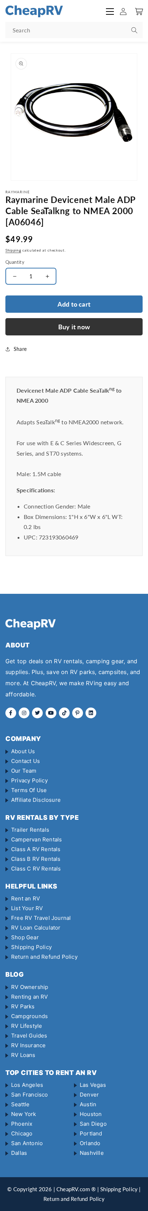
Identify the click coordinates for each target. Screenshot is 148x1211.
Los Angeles (27, 1084)
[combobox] (74, 30)
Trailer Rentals (30, 829)
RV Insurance (28, 1045)
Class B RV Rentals (36, 858)
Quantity (14, 262)
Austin (88, 1104)
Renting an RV (29, 996)
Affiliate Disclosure (36, 799)
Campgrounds (29, 1016)
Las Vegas (93, 1084)
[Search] (134, 30)
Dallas (19, 1152)
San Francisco (29, 1094)
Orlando (90, 1143)
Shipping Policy (31, 947)
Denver (89, 1094)
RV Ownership (29, 987)
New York (23, 1114)
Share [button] (20, 349)
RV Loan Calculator (36, 927)
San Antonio (27, 1143)
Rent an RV (25, 898)
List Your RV (27, 908)
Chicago (21, 1133)
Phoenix (21, 1123)
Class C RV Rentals (36, 868)
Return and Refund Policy (44, 956)
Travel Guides (29, 1035)
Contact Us (25, 761)
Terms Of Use (29, 790)
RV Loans (23, 1055)
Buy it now (74, 327)
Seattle (20, 1104)
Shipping (13, 250)
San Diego (93, 1123)
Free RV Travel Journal (41, 917)
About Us (23, 751)
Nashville (92, 1152)
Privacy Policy (29, 780)
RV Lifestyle (26, 1025)
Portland (91, 1133)
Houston (91, 1114)
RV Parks (23, 1006)
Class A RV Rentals (36, 849)
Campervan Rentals (36, 839)
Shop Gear (25, 937)
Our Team (24, 770)
